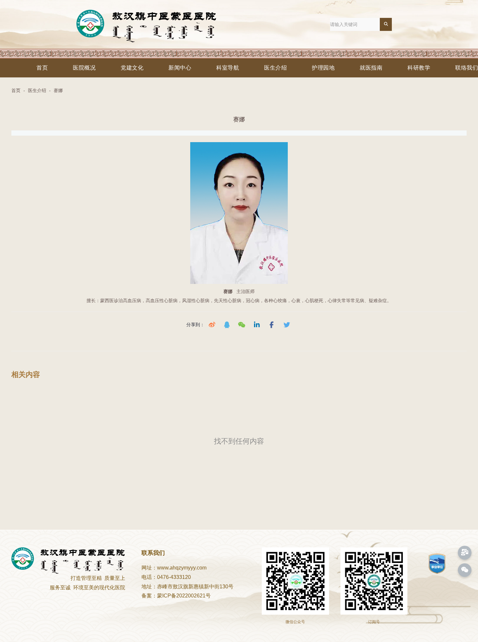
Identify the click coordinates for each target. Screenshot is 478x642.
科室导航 (227, 68)
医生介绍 (275, 68)
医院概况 (84, 68)
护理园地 (323, 68)
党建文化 (132, 68)
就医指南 (371, 68)
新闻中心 (179, 68)
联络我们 (466, 68)
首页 (42, 68)
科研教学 (418, 68)
